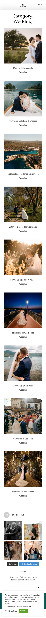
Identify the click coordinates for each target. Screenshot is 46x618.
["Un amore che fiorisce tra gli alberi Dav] (13, 550)
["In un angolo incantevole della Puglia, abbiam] (13, 530)
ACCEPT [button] (23, 611)
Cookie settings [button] (11, 611)
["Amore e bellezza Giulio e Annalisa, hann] (33, 550)
